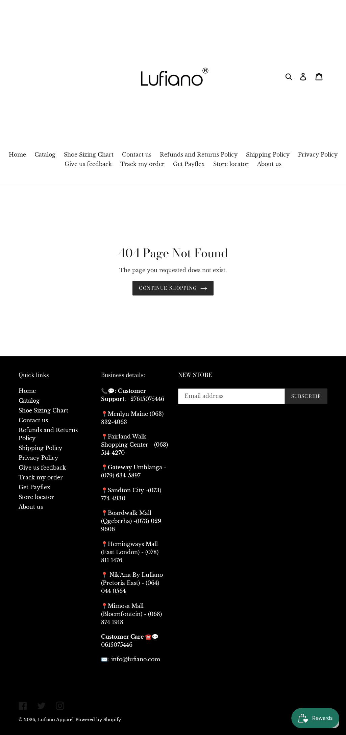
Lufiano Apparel (56, 719)
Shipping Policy (40, 448)
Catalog (29, 400)
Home (27, 390)
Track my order (41, 477)
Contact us (33, 420)
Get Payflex (34, 487)
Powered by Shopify (98, 719)
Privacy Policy (38, 457)
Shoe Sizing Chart (43, 410)
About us (31, 506)
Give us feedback (42, 467)
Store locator (36, 497)
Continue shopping (168, 288)
